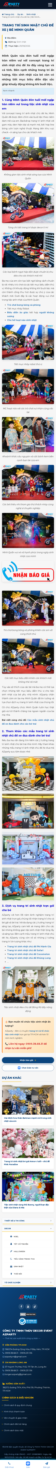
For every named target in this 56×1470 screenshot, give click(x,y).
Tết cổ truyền (21, 1244)
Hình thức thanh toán (14, 1411)
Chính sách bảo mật (13, 1430)
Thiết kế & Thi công (14, 1221)
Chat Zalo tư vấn (30, 1068)
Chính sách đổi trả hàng (15, 1424)
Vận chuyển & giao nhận (15, 1418)
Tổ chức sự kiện (12, 1283)
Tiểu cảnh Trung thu (24, 1259)
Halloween (19, 1251)
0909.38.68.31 (34, 1043)
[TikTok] (34, 1306)
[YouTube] (28, 1306)
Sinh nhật (31, 14)
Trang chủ (9, 14)
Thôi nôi (18, 1274)
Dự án (20, 14)
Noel (16, 1236)
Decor (7, 1229)
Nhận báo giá (26, 1060)
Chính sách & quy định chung (18, 1405)
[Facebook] (21, 1306)
